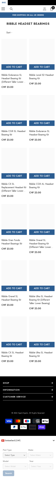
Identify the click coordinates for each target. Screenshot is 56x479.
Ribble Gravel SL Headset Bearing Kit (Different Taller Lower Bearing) (40, 243)
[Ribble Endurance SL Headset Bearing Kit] (42, 107)
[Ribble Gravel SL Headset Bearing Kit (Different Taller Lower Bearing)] (42, 216)
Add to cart (14, 67)
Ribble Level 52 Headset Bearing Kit (41, 76)
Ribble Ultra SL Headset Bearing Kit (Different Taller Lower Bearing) (40, 300)
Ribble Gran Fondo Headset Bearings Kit (11, 241)
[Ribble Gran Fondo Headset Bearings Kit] (14, 216)
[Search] (11, 9)
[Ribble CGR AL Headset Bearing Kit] (42, 160)
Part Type (7, 450)
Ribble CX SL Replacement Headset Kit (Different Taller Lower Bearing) (13, 187)
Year (31, 461)
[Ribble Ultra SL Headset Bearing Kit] (42, 329)
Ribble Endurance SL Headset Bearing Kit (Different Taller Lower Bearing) (12, 78)
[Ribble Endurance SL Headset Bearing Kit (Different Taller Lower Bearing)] (14, 51)
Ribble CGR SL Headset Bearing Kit (13, 133)
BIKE (4, 2)
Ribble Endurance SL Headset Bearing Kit (39, 133)
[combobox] (28, 440)
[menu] (3, 8)
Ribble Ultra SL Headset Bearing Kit (40, 354)
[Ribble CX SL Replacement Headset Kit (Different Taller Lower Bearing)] (14, 160)
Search (8, 473)
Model (5, 461)
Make (30, 450)
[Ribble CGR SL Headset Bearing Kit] (14, 107)
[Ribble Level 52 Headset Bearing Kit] (42, 51)
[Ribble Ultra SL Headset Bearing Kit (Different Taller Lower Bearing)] (42, 273)
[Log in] (44, 8)
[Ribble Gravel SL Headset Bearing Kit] (14, 273)
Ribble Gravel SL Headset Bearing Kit (11, 298)
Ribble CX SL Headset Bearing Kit (12, 354)
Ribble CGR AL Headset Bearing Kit (41, 185)
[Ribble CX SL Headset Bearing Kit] (14, 329)
